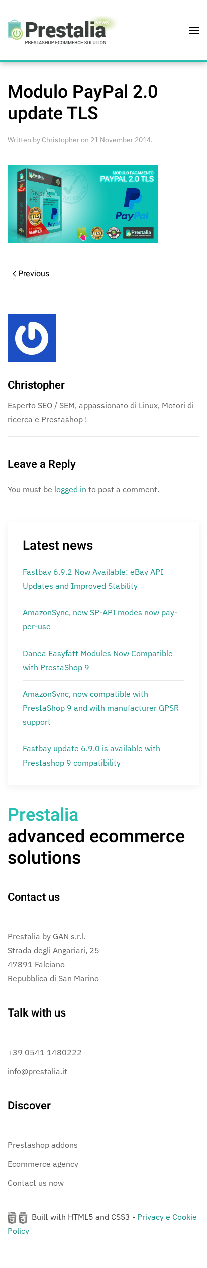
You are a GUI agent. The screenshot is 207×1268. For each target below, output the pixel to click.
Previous (33, 274)
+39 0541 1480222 (45, 1052)
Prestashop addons (43, 1144)
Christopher (60, 139)
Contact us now (36, 1183)
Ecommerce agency (43, 1164)
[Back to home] (63, 30)
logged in (70, 489)
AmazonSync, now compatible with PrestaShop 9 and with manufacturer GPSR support (101, 708)
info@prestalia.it (37, 1071)
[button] (194, 30)
